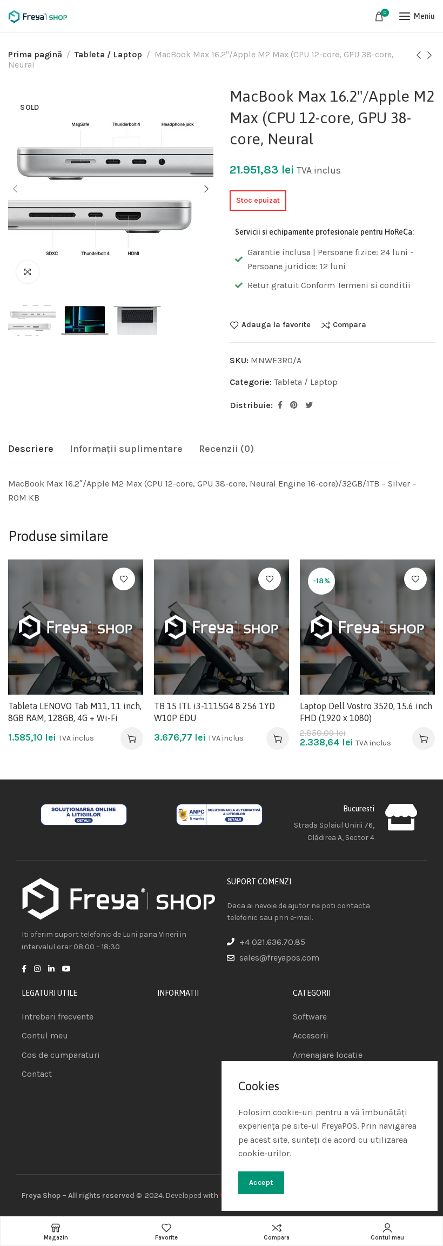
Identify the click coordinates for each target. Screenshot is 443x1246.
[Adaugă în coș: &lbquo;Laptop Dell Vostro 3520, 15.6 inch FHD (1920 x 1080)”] (423, 738)
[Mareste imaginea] (27, 272)
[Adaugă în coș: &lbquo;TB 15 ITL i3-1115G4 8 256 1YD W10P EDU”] (277, 738)
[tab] (31, 449)
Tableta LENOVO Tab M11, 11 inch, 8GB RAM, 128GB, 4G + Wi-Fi (75, 712)
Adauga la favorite (276, 325)
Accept (261, 1182)
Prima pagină (35, 54)
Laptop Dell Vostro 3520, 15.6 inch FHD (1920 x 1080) (366, 712)
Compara (349, 325)
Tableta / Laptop (108, 54)
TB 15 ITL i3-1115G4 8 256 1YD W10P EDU (214, 712)
